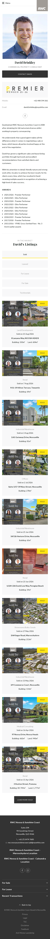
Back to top (26, 905)
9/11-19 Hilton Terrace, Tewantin (25, 388)
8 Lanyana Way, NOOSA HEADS (25, 338)
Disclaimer (25, 925)
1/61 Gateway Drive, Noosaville (25, 437)
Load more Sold (25, 800)
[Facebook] (25, 116)
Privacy (25, 914)
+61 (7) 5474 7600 (26, 839)
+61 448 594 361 (41, 100)
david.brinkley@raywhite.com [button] (36, 107)
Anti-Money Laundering (25, 933)
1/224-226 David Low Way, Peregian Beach (25, 586)
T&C (25, 922)
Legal (25, 918)
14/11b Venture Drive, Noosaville (25, 536)
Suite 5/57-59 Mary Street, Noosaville (25, 487)
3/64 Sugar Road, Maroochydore (25, 635)
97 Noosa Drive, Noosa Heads (25, 734)
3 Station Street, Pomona (25, 784)
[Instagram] (28, 870)
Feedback (25, 929)
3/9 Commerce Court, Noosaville (25, 685)
